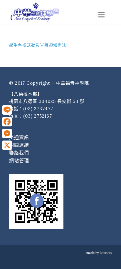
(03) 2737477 (38, 108)
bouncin (106, 253)
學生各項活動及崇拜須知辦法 (37, 45)
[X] (7, 145)
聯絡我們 (19, 153)
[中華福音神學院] (50, 12)
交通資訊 (19, 137)
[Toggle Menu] (101, 15)
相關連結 (19, 145)
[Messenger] (7, 133)
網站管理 (19, 160)
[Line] (7, 110)
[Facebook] (7, 122)
